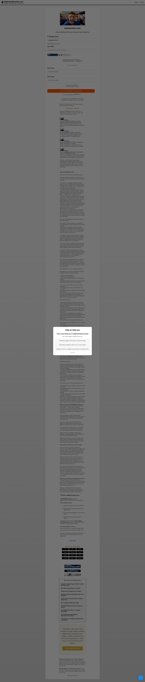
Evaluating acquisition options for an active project (72, 344)
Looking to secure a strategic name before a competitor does (72, 349)
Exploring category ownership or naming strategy (72, 340)
